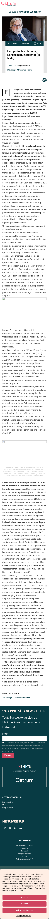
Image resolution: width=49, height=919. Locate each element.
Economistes (24, 848)
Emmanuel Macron (25, 70)
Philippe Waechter (23, 65)
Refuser (24, 904)
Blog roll (24, 856)
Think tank (24, 851)
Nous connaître (7, 802)
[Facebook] (10, 828)
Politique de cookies (23, 916)
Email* (5, 734)
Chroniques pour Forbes (24, 845)
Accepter (24, 897)
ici (42, 685)
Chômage (12, 70)
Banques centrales (24, 853)
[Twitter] (5, 828)
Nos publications (7, 807)
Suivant (24, 43)
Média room (6, 805)
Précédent (13, 43)
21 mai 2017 (11, 65)
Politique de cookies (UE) (24, 859)
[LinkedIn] (15, 828)
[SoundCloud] (20, 828)
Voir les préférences (24, 910)
